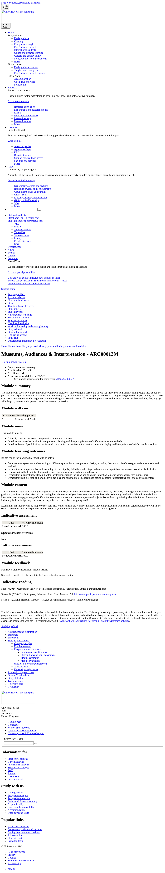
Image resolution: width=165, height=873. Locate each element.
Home (4, 346)
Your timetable (21, 666)
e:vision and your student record (30, 663)
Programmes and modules (73, 346)
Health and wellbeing (18, 323)
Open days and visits (18, 812)
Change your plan (23, 643)
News (11, 249)
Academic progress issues (21, 672)
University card (15, 684)
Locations (13, 258)
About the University (18, 826)
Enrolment (13, 637)
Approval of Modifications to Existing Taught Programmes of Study (94, 621)
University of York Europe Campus (26, 733)
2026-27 (69, 379)
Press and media (16, 779)
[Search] (39, 210)
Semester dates (15, 841)
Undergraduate (15, 792)
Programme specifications (34, 652)
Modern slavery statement (21, 860)
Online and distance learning (22, 801)
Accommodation (16, 297)
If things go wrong (17, 335)
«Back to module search (13, 362)
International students (18, 764)
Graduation (13, 686)
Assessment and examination (22, 631)
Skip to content (9, 2)
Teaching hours (15, 681)
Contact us (13, 724)
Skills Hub (13, 337)
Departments (14, 246)
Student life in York (17, 332)
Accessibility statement (28, 2)
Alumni (11, 255)
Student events (15, 311)
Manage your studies (49, 346)
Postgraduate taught (18, 795)
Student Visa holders (18, 675)
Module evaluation (30, 660)
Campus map (14, 721)
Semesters (13, 634)
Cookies (12, 857)
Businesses (13, 776)
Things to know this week (21, 306)
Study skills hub (16, 678)
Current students (16, 761)
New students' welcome (20, 314)
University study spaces (26, 669)
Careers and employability (21, 807)
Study (11, 32)
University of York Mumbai (22, 730)
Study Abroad (15, 329)
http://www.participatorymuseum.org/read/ (95, 594)
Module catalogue (30, 657)
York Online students (18, 317)
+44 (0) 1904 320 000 (19, 727)
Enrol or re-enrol (22, 646)
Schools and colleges (18, 767)
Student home (8, 289)
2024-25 (60, 379)
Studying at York (16, 294)
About (11, 166)
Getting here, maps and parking (24, 832)
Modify (11, 869)
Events (11, 252)
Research (12, 87)
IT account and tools (18, 300)
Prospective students (18, 758)
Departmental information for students (27, 340)
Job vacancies (15, 835)
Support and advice (17, 320)
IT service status (16, 838)
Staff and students (17, 215)
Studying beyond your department (38, 655)
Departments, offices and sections (25, 829)
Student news (14, 309)
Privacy (11, 854)
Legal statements (16, 851)
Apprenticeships (16, 804)
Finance (12, 303)
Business (12, 127)
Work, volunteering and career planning (28, 326)
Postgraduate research (19, 798)
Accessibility (14, 863)
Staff (10, 770)
